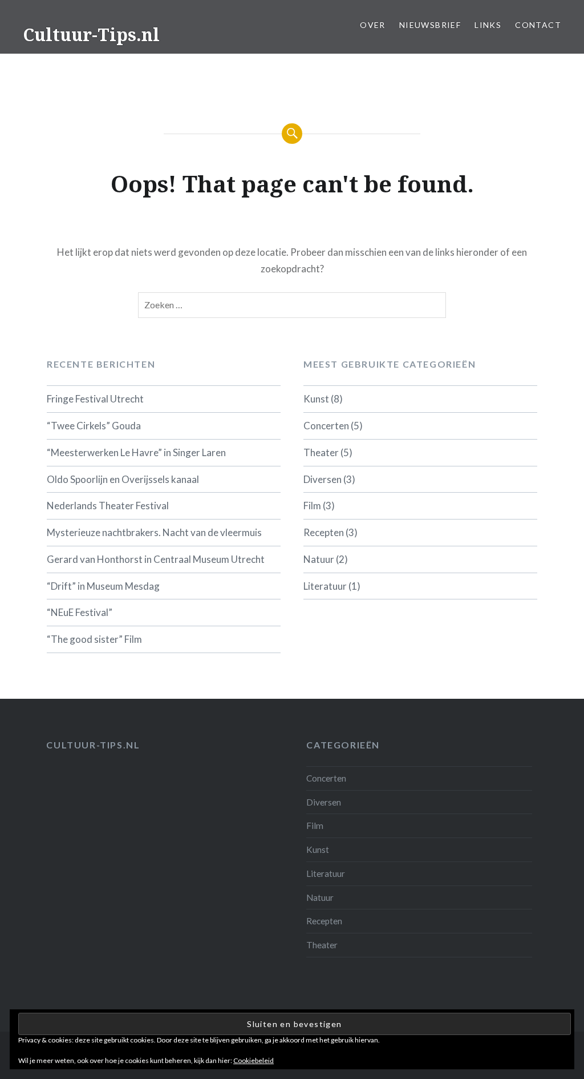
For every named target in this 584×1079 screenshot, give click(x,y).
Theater (321, 452)
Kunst (316, 399)
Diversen (322, 479)
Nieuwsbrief (430, 25)
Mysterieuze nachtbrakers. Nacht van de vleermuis (154, 532)
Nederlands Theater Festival (108, 506)
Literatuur (325, 586)
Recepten (323, 532)
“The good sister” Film (94, 639)
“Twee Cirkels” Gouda (94, 426)
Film (312, 506)
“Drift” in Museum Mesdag (103, 586)
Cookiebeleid (253, 1060)
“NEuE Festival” (79, 612)
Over (373, 25)
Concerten (326, 426)
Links (487, 25)
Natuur (318, 559)
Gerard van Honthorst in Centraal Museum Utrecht (156, 559)
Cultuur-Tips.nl (91, 34)
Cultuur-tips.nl (93, 744)
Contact (538, 25)
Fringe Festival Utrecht (95, 399)
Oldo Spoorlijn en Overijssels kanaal (123, 479)
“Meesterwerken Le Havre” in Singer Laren (136, 452)
